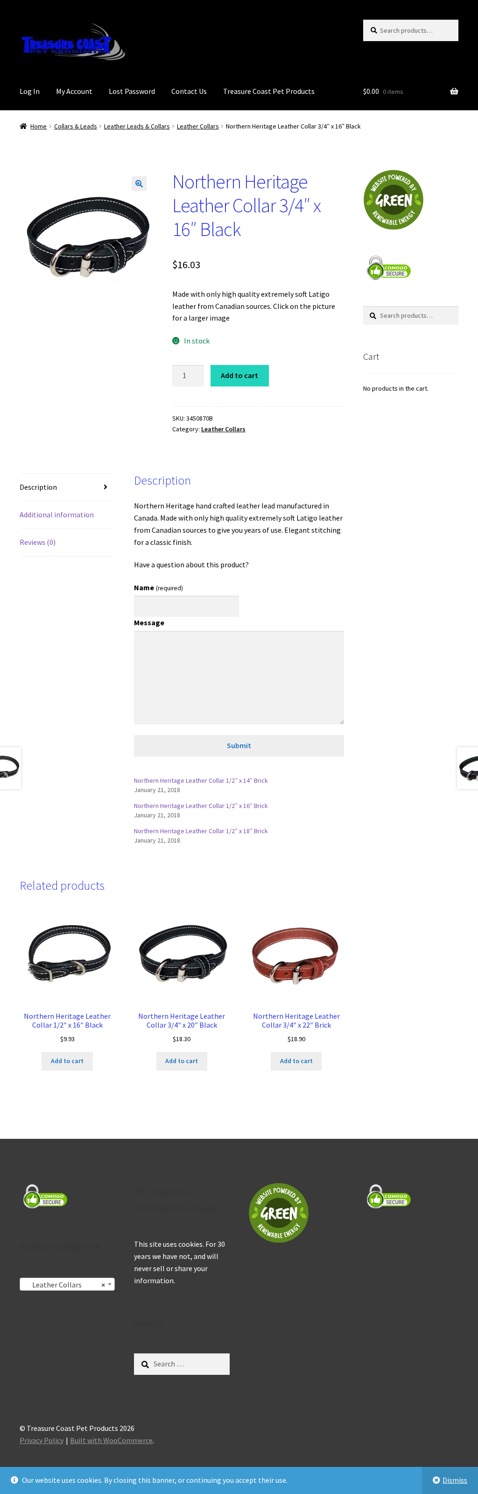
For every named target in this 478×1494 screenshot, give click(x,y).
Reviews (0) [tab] (38, 542)
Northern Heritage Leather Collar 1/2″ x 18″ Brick (201, 831)
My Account (74, 91)
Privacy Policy (41, 1440)
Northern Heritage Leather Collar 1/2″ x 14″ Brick (201, 780)
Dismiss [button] (455, 1480)
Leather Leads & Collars (137, 126)
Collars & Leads (75, 126)
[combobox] (67, 1284)
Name (158, 587)
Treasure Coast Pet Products (269, 91)
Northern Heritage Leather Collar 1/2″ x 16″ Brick (201, 805)
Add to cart (239, 375)
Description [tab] (38, 487)
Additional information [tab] (57, 514)
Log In (30, 91)
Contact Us (189, 91)
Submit (239, 745)
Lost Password (132, 91)
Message (149, 622)
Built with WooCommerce (111, 1440)
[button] (139, 183)
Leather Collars (198, 126)
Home (38, 126)
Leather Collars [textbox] (64, 1284)
